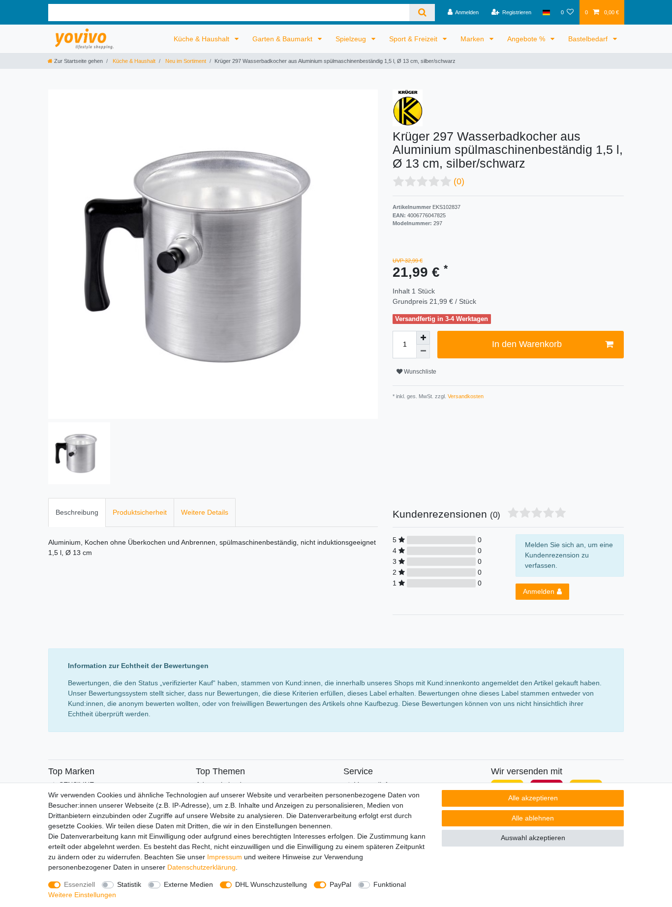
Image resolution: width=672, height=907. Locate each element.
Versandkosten (465, 396)
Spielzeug (352, 39)
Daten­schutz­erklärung (201, 867)
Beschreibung (77, 512)
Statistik (129, 884)
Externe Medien (188, 884)
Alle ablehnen (533, 818)
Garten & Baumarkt (283, 39)
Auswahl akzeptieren (533, 838)
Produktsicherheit (140, 512)
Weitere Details (204, 512)
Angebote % (527, 39)
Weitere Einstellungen (82, 895)
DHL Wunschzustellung (271, 884)
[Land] (546, 12)
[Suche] (421, 12)
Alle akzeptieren (533, 798)
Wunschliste (419, 371)
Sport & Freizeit (414, 39)
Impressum (224, 857)
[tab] (77, 512)
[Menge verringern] (423, 351)
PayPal (340, 884)
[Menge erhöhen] (423, 338)
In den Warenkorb (527, 344)
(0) (459, 181)
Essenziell (79, 884)
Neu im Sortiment (185, 61)
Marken (473, 39)
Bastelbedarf (589, 39)
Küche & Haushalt (202, 39)
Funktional (389, 884)
